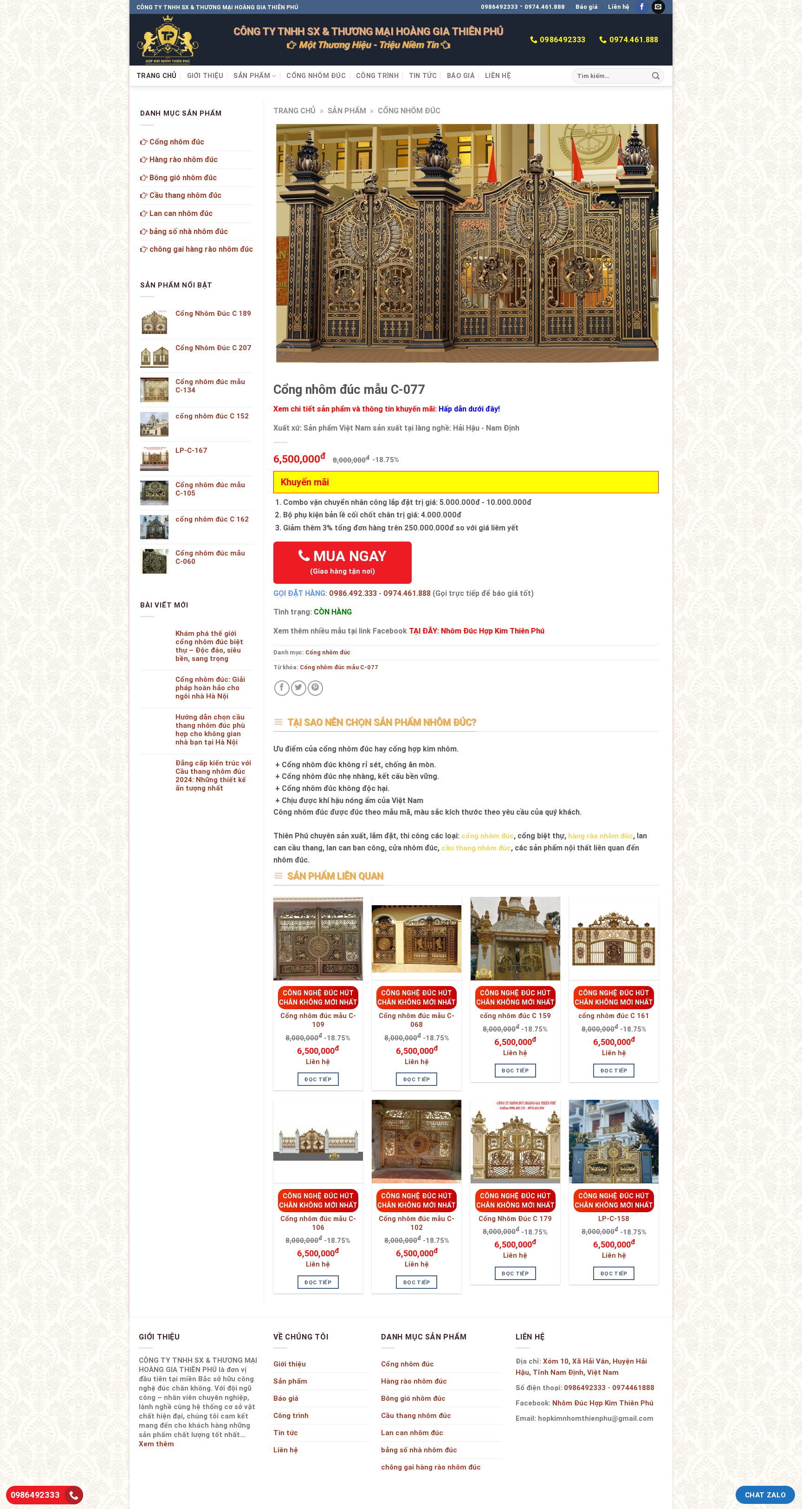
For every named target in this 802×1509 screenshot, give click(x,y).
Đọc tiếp (317, 1079)
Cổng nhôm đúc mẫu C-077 (339, 667)
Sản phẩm (251, 76)
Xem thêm (156, 1443)
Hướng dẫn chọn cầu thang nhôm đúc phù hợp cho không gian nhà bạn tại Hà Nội (210, 729)
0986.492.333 (353, 593)
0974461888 (633, 1387)
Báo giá (587, 7)
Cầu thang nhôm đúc (184, 195)
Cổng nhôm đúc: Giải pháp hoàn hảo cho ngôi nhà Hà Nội (210, 687)
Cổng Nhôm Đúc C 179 (515, 1219)
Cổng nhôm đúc (316, 76)
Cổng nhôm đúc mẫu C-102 (416, 1223)
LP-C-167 (191, 450)
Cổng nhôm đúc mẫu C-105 (210, 489)
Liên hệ (618, 7)
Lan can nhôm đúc (180, 213)
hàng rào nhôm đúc (600, 835)
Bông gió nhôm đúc (182, 177)
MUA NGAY (348, 561)
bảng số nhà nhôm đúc (188, 231)
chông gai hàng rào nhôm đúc (200, 249)
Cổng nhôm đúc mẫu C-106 (318, 1223)
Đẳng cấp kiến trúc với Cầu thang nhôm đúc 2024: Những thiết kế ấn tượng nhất (213, 775)
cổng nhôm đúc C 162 (212, 519)
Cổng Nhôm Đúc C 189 (213, 313)
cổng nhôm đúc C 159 (515, 1016)
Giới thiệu (205, 76)
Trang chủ (156, 76)
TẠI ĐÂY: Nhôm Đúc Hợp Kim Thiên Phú (476, 630)
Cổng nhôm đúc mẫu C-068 (416, 1020)
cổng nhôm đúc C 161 (613, 1016)
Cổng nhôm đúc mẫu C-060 (210, 557)
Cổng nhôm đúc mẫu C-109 (318, 1020)
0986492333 (499, 7)
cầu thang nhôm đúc (476, 847)
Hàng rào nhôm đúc (183, 159)
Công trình (377, 76)
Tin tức (423, 76)
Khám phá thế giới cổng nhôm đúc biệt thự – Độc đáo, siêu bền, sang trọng (209, 646)
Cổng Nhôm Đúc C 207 (213, 348)
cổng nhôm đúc (487, 835)
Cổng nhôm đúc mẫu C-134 (210, 386)
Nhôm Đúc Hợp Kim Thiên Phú (602, 1402)
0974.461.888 (544, 7)
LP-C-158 (613, 1219)
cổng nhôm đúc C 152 (212, 416)
